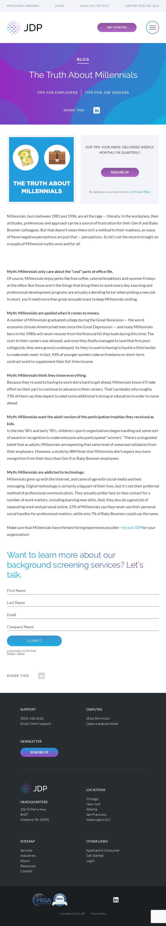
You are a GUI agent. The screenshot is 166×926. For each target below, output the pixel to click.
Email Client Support (35, 723)
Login (59, 6)
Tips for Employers (57, 93)
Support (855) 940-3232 (142, 6)
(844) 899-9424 (98, 718)
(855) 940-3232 (32, 718)
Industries (27, 855)
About (25, 861)
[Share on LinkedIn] (96, 110)
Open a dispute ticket (102, 723)
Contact (26, 871)
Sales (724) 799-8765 (94, 6)
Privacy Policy (142, 192)
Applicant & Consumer (103, 850)
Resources (28, 866)
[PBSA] (60, 899)
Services (26, 850)
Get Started (117, 27)
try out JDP (131, 527)
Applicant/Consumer (23, 6)
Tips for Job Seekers (107, 93)
